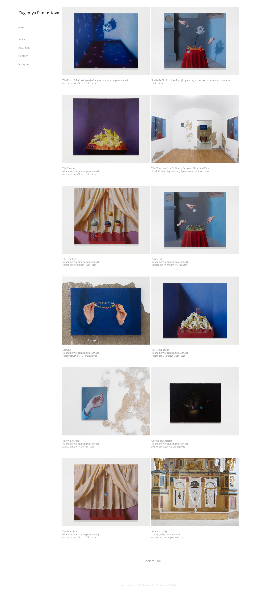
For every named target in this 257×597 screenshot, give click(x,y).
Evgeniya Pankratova (38, 13)
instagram (24, 64)
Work (21, 27)
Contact (23, 56)
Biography (24, 47)
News (21, 39)
